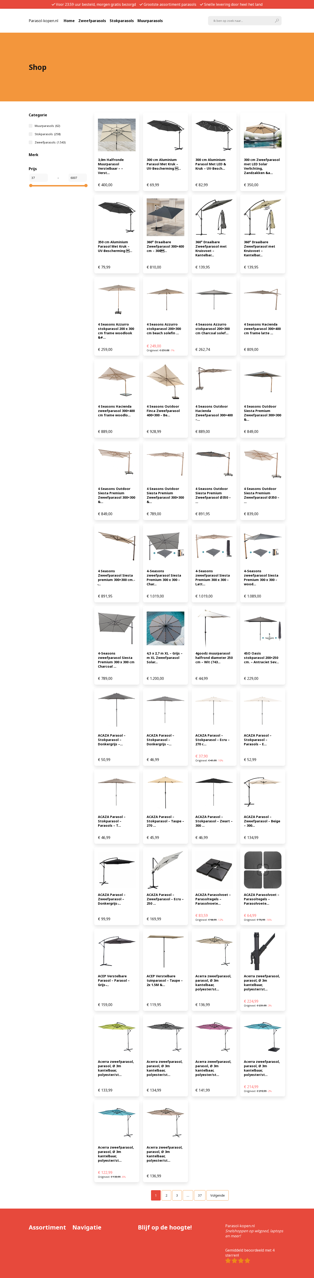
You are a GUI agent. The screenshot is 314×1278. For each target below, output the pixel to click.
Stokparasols (122, 20)
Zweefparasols (92, 20)
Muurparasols (150, 20)
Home (69, 20)
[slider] (30, 185)
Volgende (217, 1195)
